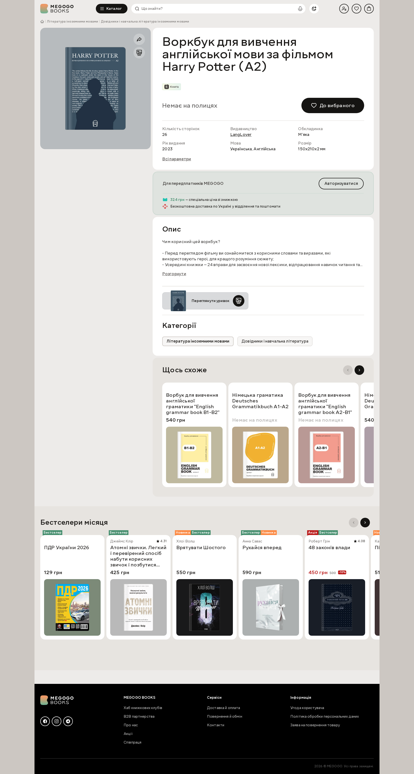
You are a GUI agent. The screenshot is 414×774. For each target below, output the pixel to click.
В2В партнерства (139, 716)
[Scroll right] (359, 370)
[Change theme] (314, 8)
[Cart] (369, 8)
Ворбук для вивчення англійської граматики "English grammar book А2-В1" (325, 403)
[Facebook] (45, 721)
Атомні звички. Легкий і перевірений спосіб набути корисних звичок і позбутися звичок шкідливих (138, 556)
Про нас (131, 725)
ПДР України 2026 (66, 548)
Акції (128, 733)
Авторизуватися (341, 183)
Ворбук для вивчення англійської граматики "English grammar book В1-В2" (192, 403)
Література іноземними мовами (72, 21)
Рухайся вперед (262, 548)
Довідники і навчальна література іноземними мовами (145, 21)
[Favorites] (356, 8)
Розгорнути (174, 274)
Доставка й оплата (223, 707)
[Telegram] (68, 721)
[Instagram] (56, 721)
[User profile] (344, 8)
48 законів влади (329, 548)
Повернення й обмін (224, 716)
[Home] (68, 8)
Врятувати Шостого (201, 548)
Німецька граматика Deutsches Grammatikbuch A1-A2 (260, 401)
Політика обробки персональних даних (324, 716)
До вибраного (337, 105)
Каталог (114, 8)
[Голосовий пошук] (300, 9)
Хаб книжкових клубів (143, 707)
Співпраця (132, 742)
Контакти (215, 725)
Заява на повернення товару (315, 725)
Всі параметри (176, 159)
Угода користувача (307, 707)
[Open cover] (95, 88)
